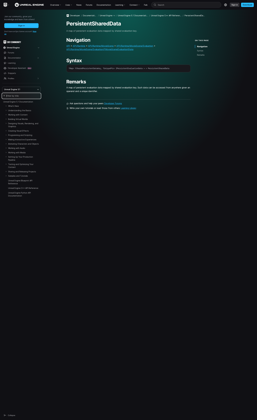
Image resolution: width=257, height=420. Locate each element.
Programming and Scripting (20, 135)
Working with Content (18, 115)
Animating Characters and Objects (23, 144)
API (68, 46)
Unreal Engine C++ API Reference (23, 188)
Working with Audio (16, 148)
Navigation (202, 46)
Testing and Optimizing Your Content (20, 165)
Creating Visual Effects (18, 131)
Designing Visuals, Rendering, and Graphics (23, 125)
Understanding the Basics (19, 110)
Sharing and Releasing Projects (22, 171)
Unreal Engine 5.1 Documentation (18, 102)
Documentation (90, 15)
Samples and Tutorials (18, 176)
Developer (75, 15)
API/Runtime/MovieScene (101, 46)
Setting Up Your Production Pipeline (20, 158)
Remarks (201, 55)
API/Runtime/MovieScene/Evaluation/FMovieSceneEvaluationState (99, 49)
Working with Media (17, 152)
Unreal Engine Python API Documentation (19, 194)
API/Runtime (79, 46)
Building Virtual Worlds (18, 119)
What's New (13, 106)
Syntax (200, 50)
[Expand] (6, 106)
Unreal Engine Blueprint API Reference (20, 182)
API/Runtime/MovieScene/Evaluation (134, 46)
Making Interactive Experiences (22, 139)
